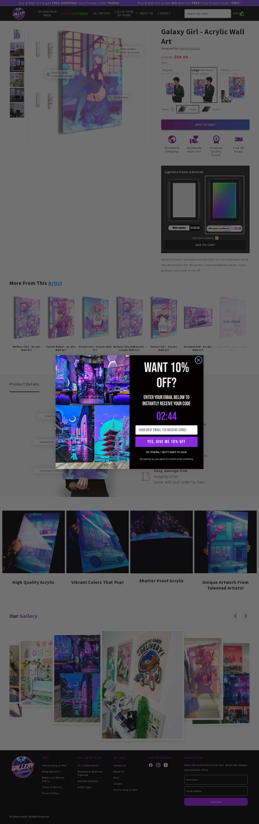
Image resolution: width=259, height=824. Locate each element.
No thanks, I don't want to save (166, 452)
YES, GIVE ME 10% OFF (166, 441)
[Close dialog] (198, 360)
